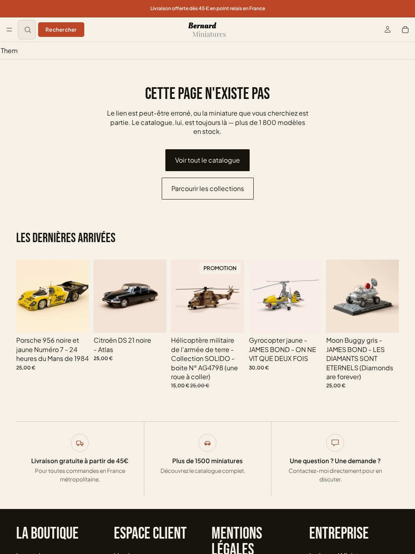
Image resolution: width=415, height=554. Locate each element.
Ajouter (160, 320)
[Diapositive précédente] (25, 296)
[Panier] (405, 30)
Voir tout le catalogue (207, 160)
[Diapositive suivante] (80, 296)
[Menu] (9, 29)
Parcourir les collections (207, 188)
